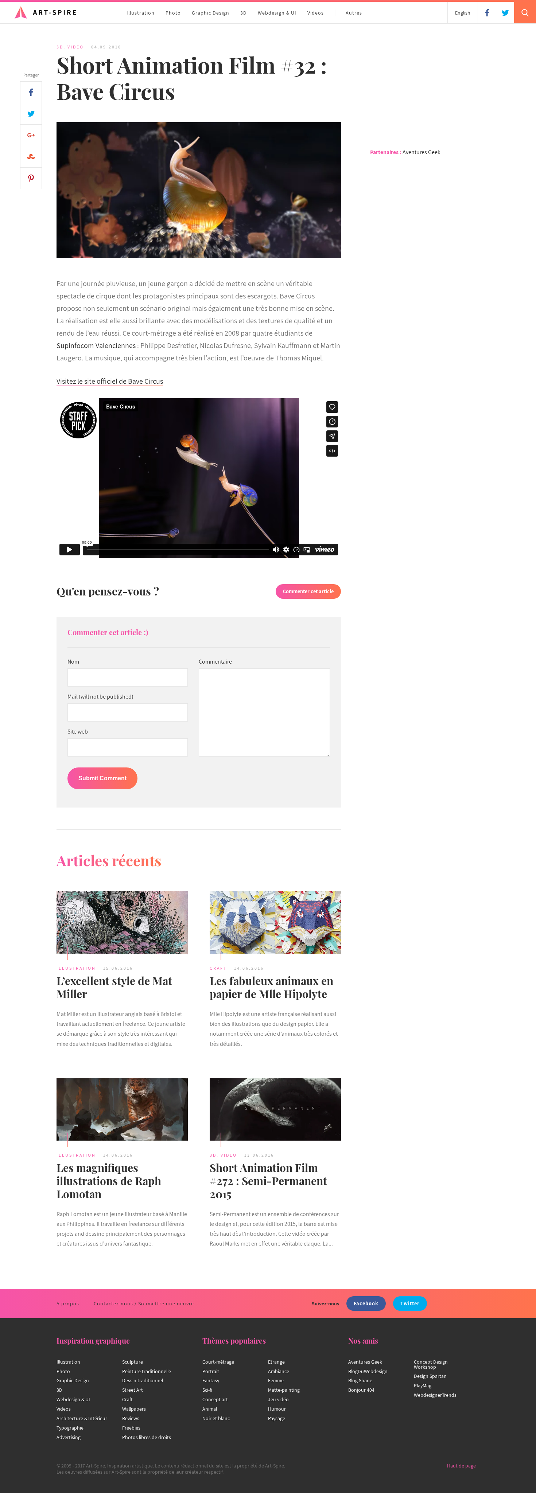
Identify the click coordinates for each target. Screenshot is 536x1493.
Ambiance (278, 1371)
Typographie (70, 1427)
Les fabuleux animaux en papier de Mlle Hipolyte (271, 987)
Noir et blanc (216, 1418)
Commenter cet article (308, 591)
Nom (73, 662)
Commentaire (215, 662)
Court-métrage (218, 1362)
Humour (277, 1409)
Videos (315, 12)
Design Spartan (430, 1376)
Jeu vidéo (278, 1399)
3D (243, 12)
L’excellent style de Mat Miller (114, 987)
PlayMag (422, 1385)
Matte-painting (284, 1390)
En (462, 12)
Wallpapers (134, 1409)
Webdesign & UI (277, 12)
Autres (354, 12)
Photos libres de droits (146, 1437)
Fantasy (210, 1380)
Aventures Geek (421, 152)
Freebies (131, 1427)
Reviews (130, 1418)
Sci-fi (207, 1390)
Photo (173, 12)
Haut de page (461, 1465)
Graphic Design (210, 12)
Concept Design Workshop (431, 1364)
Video (75, 47)
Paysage (276, 1418)
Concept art (215, 1399)
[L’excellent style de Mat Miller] (122, 923)
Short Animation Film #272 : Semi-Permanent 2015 (268, 1180)
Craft (218, 968)
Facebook (366, 1303)
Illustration (141, 12)
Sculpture (132, 1362)
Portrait (210, 1371)
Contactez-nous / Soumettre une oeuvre (144, 1303)
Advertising (69, 1437)
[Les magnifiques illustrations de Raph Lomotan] (122, 1110)
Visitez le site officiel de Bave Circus (110, 381)
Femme (276, 1380)
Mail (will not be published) (100, 697)
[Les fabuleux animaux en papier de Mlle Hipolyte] (275, 923)
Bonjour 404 (361, 1390)
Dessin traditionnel (142, 1380)
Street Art (132, 1390)
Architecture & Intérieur (82, 1418)
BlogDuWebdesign (368, 1371)
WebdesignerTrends (435, 1395)
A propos (68, 1303)
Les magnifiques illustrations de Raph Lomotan (109, 1180)
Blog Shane (360, 1380)
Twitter (410, 1303)
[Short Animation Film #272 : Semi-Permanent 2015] (275, 1110)
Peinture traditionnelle (146, 1371)
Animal (209, 1409)
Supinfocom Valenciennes (96, 345)
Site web (77, 732)
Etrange (276, 1362)
